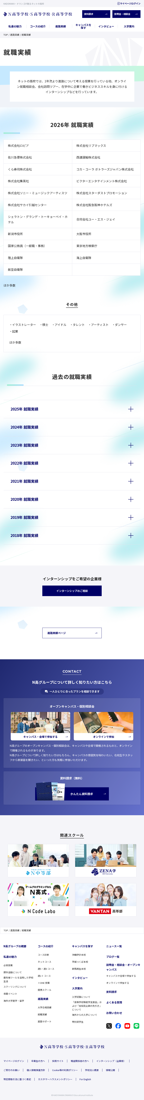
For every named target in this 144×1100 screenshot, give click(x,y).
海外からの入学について (84, 1014)
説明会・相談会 (122, 14)
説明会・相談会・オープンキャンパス (123, 967)
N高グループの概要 (15, 946)
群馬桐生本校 (79, 968)
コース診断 (43, 954)
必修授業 (8, 965)
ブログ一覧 (112, 956)
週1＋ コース (44, 975)
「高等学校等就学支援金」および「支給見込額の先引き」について (87, 1005)
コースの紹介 (38, 26)
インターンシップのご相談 (72, 591)
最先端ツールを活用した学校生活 (18, 979)
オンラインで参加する (117, 982)
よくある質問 (114, 1002)
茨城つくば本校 (80, 961)
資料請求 (88, 14)
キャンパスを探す (83, 26)
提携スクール (44, 989)
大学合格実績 (44, 1007)
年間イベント (10, 993)
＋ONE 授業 (44, 982)
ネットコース (44, 961)
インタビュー (106, 26)
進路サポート (44, 1021)
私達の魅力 (15, 26)
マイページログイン (130, 3)
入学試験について (81, 997)
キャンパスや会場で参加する (121, 975)
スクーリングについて (15, 986)
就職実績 (42, 1014)
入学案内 (129, 26)
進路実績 (60, 26)
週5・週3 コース (46, 968)
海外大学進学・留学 (14, 1000)
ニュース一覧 (114, 946)
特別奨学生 (77, 1021)
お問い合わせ (114, 1013)
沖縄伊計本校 (79, 954)
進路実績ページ (56, 633)
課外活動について (13, 972)
